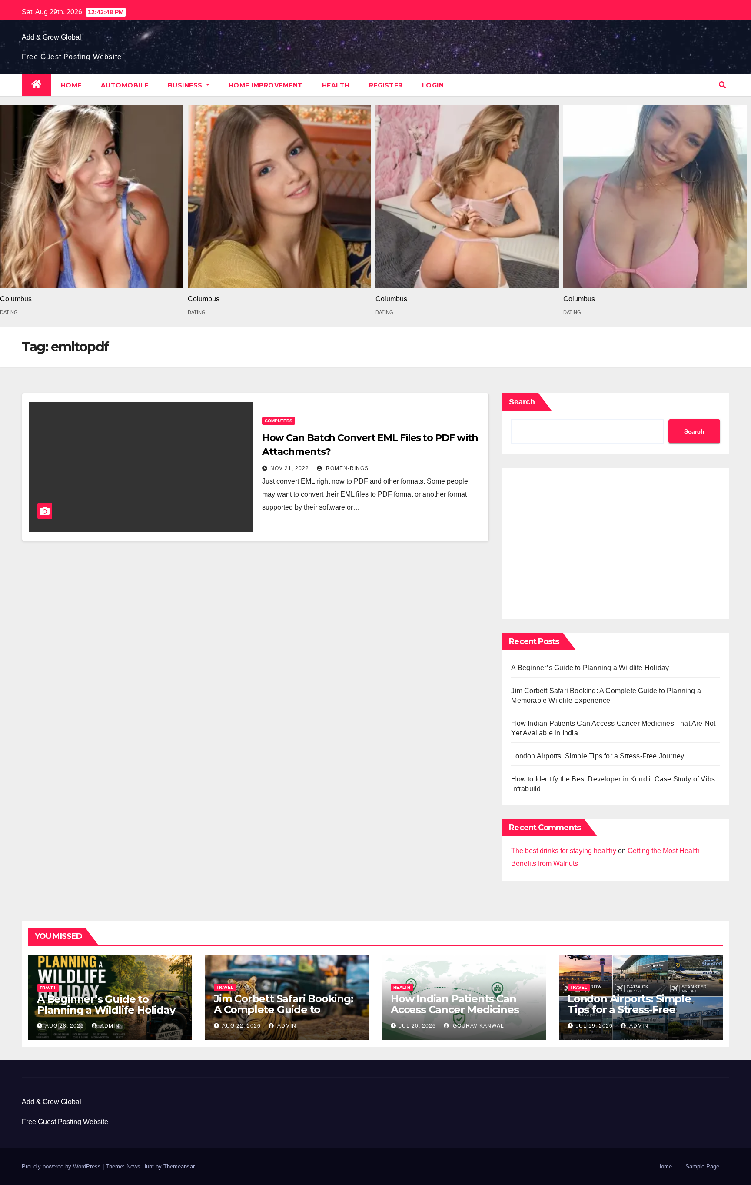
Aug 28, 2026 (64, 1026)
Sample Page (702, 1166)
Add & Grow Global (51, 37)
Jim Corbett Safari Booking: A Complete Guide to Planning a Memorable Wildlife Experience (283, 1015)
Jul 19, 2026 (594, 1026)
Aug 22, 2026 (241, 1026)
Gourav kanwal (477, 1026)
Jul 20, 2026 (417, 1026)
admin (109, 1026)
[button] (722, 85)
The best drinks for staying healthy (563, 851)
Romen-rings (346, 468)
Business (186, 85)
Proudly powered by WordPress (62, 1166)
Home (71, 85)
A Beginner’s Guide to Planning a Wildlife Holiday (590, 667)
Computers (278, 420)
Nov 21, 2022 (289, 468)
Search (522, 401)
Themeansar (178, 1166)
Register (386, 85)
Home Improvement (266, 85)
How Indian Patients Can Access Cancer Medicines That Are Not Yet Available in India (463, 1015)
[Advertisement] (615, 541)
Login (433, 85)
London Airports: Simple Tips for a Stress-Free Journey (597, 756)
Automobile (125, 85)
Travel (48, 987)
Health (336, 85)
